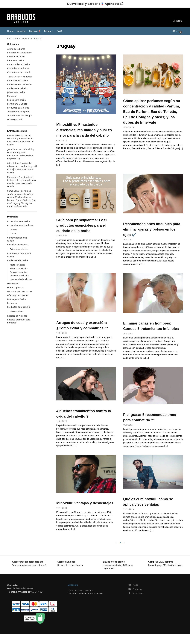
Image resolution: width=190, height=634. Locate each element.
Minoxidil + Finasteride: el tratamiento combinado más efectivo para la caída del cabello (21, 182)
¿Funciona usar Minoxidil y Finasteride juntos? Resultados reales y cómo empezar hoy (20, 154)
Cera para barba (15, 60)
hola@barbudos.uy (23, 588)
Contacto (137, 588)
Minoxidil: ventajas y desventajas (84, 503)
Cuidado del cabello (17, 88)
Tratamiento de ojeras (18, 111)
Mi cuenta (177, 20)
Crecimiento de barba (18, 68)
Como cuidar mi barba (18, 64)
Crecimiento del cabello (19, 72)
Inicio (9, 38)
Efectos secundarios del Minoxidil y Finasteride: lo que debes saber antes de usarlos (20, 140)
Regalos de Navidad (17, 315)
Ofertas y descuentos (18, 295)
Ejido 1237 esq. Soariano (80, 590)
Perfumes (12, 303)
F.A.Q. (135, 584)
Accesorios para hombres (20, 225)
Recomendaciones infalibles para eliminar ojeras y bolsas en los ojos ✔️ (151, 229)
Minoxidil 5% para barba (19, 291)
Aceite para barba (16, 48)
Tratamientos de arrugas (19, 115)
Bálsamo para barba (18, 268)
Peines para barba (16, 99)
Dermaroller (13, 283)
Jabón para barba (16, 92)
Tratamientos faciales (19, 249)
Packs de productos (18, 272)
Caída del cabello (15, 56)
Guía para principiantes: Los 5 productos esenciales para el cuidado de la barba (82, 225)
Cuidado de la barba (17, 80)
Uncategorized (14, 119)
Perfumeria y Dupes (17, 103)
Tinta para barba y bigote (21, 279)
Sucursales (137, 593)
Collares (13, 229)
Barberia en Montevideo (19, 52)
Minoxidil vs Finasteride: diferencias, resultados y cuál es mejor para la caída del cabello (84, 129)
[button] (178, 31)
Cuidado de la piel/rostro (19, 84)
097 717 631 (37, 591)
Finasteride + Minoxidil (20, 76)
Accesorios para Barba (18, 221)
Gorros (13, 233)
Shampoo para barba (19, 275)
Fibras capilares (15, 287)
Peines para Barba (16, 299)
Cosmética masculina (18, 244)
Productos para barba (18, 107)
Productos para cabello (18, 306)
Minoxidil (12, 96)
